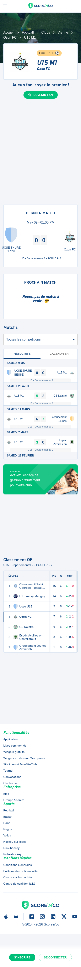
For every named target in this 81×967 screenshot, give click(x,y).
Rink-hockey (11, 848)
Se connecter (55, 957)
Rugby (7, 829)
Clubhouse (10, 783)
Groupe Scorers (13, 800)
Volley (7, 835)
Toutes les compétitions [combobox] (23, 339)
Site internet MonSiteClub (20, 764)
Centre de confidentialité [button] (19, 883)
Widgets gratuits (14, 751)
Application (10, 739)
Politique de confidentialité (20, 871)
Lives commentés (14, 745)
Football (28, 32)
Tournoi (8, 770)
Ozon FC (10, 37)
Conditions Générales (17, 864)
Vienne (63, 32)
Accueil (8, 32)
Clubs (45, 32)
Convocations (12, 776)
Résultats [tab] (22, 353)
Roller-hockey (12, 854)
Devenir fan (43, 95)
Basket (7, 816)
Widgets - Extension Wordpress (24, 758)
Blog (6, 793)
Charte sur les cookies (18, 877)
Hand (6, 823)
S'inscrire (22, 957)
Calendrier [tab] (59, 353)
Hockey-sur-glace (14, 841)
